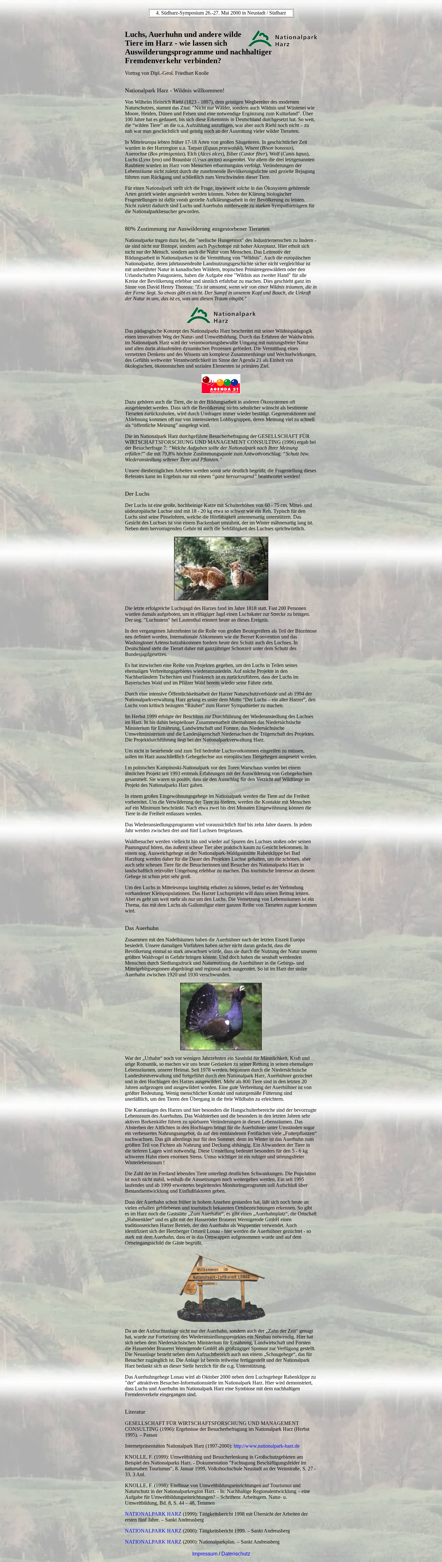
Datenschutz (235, 1553)
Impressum (204, 1553)
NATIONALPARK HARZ (153, 1514)
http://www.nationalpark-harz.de (267, 1446)
